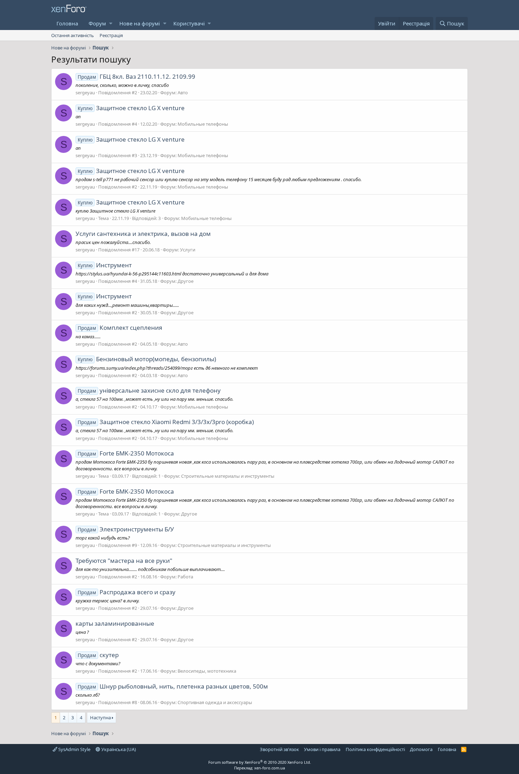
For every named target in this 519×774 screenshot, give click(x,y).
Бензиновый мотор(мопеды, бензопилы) (147, 359)
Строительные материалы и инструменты (227, 476)
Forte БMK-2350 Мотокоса (126, 453)
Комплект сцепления (120, 327)
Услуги (187, 249)
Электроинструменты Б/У (126, 529)
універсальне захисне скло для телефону (149, 390)
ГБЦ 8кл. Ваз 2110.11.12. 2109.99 (136, 76)
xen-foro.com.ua (269, 767)
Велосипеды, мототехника (207, 671)
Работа (185, 576)
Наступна (100, 717)
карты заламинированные (115, 623)
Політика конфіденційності (375, 749)
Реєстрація (111, 35)
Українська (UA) (118, 749)
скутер (98, 655)
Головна (67, 23)
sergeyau (85, 92)
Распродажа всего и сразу (126, 592)
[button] (110, 23)
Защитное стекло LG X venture (131, 108)
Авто (183, 92)
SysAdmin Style (73, 749)
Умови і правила (322, 749)
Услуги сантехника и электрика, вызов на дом (143, 234)
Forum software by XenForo (259, 762)
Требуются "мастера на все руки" (124, 560)
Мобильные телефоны (203, 124)
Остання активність (72, 35)
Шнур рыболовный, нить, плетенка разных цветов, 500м (173, 686)
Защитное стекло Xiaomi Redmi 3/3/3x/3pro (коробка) (166, 422)
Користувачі (189, 23)
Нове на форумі (139, 23)
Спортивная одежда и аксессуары (215, 702)
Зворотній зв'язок (279, 749)
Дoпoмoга (421, 749)
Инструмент (105, 265)
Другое (185, 281)
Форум (97, 23)
